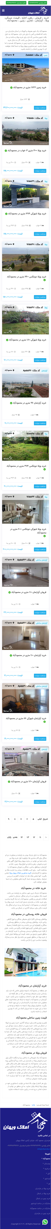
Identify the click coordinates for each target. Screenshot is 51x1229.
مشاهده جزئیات (40, 107)
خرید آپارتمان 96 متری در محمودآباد (29, 403)
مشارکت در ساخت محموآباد (40, 1208)
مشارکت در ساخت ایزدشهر (40, 1203)
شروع (45, 819)
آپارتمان (44, 370)
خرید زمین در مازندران (42, 1213)
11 (40, 837)
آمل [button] (49, 1173)
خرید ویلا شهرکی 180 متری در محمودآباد (27, 340)
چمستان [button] (47, 1163)
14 (22, 837)
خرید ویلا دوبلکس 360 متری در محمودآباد (26, 277)
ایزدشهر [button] (47, 1178)
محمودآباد (8, 54)
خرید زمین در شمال (43, 1198)
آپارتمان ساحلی (41, 560)
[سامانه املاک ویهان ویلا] (38, 10)
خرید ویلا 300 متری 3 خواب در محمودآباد (27, 150)
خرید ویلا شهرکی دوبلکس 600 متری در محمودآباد (28, 531)
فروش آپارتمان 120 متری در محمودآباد (28, 781)
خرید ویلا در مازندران (42, 1188)
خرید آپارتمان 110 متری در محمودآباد (29, 655)
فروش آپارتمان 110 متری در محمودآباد (28, 592)
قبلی (40, 819)
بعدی (15, 837)
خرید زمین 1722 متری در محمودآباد (29, 87)
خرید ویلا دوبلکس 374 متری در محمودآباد (26, 466)
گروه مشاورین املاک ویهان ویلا (20, 873)
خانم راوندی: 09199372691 (37, 2)
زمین (45, 55)
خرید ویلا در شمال (43, 1193)
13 (28, 837)
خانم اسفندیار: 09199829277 (16, 2)
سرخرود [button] (47, 1168)
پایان (9, 837)
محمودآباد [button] (46, 1158)
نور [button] (49, 1183)
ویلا (46, 118)
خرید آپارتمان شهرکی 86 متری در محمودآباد (26, 718)
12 (34, 837)
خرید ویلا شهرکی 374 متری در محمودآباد (27, 214)
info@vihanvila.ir (43, 1149)
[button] (3, 10)
